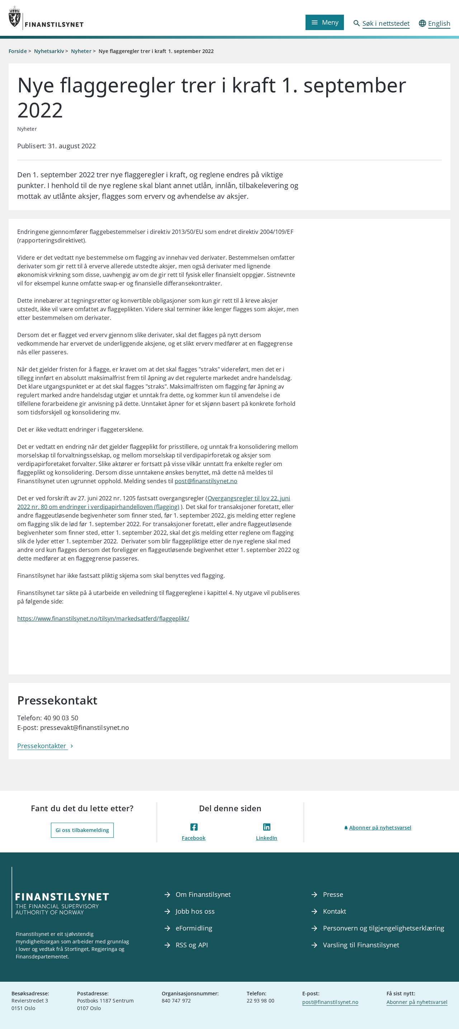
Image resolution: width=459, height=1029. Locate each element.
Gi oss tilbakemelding (82, 830)
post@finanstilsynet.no (206, 481)
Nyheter (81, 51)
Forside (18, 51)
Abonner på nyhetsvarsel (380, 827)
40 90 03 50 (61, 717)
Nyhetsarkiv (49, 51)
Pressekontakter (42, 745)
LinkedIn (267, 838)
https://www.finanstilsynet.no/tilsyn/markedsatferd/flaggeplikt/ (103, 618)
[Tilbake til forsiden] (64, 18)
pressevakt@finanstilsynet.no (84, 727)
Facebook (193, 838)
